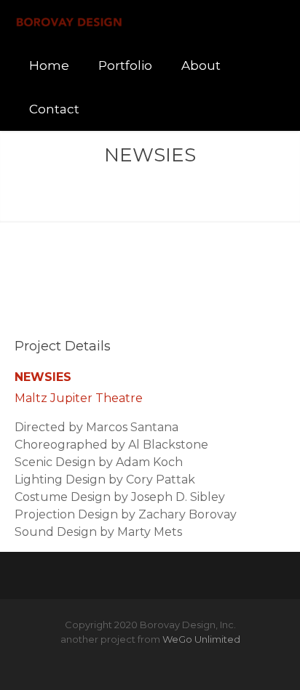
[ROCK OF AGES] (169, 198)
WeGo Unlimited (201, 639)
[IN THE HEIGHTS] (130, 198)
